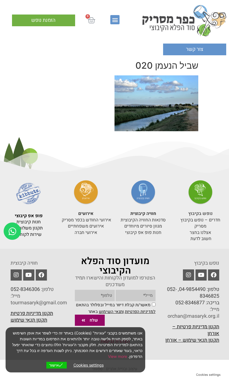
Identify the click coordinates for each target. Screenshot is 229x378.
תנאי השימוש (111, 311)
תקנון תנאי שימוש (29, 320)
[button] (115, 19)
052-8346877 (190, 303)
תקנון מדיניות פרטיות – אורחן (195, 330)
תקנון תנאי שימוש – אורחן (192, 340)
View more (117, 356)
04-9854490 (192, 289)
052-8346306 (25, 289)
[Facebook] (213, 275)
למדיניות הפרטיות (140, 311)
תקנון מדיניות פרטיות (32, 313)
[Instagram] (16, 275)
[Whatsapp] (12, 231)
